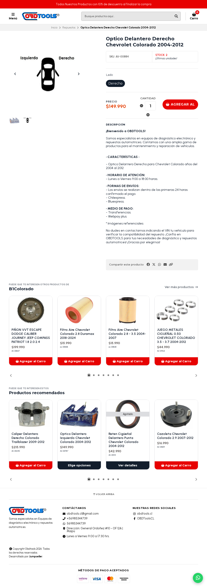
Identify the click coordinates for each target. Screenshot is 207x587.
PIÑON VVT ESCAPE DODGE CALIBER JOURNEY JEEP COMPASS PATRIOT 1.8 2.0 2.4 (31, 336)
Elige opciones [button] (79, 465)
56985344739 (76, 523)
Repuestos (68, 27)
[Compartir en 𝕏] (154, 264)
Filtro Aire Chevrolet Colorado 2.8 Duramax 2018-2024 (77, 334)
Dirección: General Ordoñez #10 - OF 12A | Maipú (95, 530)
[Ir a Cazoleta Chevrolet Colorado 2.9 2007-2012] (176, 414)
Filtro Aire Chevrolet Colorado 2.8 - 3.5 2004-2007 (127, 334)
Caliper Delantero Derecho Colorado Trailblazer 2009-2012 (28, 438)
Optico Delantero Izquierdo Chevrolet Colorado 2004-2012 (75, 438)
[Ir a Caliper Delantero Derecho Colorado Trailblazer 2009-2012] (30, 414)
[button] (171, 264)
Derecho (115, 83)
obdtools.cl (144, 513)
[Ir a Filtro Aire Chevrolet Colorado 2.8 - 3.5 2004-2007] (127, 310)
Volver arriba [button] (105, 494)
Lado (109, 74)
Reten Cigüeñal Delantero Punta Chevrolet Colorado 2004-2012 (123, 440)
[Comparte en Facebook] (148, 264)
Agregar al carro (182, 106)
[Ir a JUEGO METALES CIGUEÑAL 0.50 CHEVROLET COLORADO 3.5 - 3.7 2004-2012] (176, 310)
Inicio (54, 27)
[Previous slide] (15, 74)
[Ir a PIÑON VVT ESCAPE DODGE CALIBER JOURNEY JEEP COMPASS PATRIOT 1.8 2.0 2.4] (30, 310)
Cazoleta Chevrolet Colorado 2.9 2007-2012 (175, 436)
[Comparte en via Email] (165, 264)
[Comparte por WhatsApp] (159, 264)
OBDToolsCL (145, 518)
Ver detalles (127, 465)
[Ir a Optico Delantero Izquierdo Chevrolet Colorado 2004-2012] (79, 414)
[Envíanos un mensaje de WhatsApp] (198, 578)
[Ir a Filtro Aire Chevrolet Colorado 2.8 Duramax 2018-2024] (79, 310)
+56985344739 (77, 518)
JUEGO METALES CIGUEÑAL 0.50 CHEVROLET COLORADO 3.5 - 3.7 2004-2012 (176, 336)
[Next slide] (79, 74)
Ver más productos (179, 287)
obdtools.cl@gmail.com (83, 513)
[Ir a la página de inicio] (41, 16)
